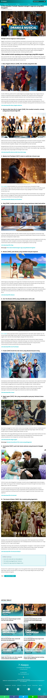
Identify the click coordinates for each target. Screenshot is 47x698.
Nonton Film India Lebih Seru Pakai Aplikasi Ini (13, 559)
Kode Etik (24, 685)
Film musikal (4, 186)
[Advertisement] (23, 588)
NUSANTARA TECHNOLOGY (24, 667)
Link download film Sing (7, 245)
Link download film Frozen (7, 392)
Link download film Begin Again (9, 439)
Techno (18, 4)
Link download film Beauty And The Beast (11, 199)
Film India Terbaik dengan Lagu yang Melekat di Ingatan (21, 247)
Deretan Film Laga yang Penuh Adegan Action (13, 563)
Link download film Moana (7, 295)
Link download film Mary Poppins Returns (11, 105)
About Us (29, 685)
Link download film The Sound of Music (11, 551)
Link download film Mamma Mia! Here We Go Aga (13, 152)
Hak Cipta (14, 685)
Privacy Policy (35, 685)
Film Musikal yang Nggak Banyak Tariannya (13, 561)
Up (44, 694)
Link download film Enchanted (8, 495)
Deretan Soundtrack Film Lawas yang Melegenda (19, 442)
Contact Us (19, 685)
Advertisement (8, 685)
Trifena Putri (9, 9)
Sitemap (40, 685)
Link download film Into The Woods (10, 347)
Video (29, 4)
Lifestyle (6, 4)
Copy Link (42, 696)
